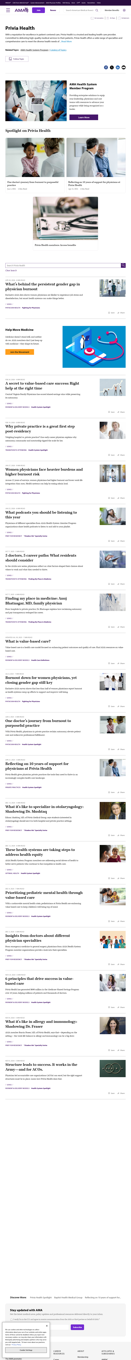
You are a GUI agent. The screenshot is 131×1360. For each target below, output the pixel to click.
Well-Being (66, 3)
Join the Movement (19, 352)
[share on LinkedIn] (118, 67)
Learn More (83, 117)
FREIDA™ (8, 3)
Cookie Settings (26, 1350)
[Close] (47, 1326)
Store (73, 3)
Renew (53, 10)
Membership (83, 1357)
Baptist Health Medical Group (68, 1297)
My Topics (112, 18)
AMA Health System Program (34, 49)
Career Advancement (37, 3)
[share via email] (124, 67)
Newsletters (91, 3)
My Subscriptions (99, 18)
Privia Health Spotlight (41, 1297)
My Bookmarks (125, 18)
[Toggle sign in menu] (124, 10)
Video (99, 3)
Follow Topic (18, 59)
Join (38, 10)
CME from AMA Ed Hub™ (21, 3)
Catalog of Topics (58, 49)
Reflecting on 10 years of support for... (103, 1297)
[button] (123, 265)
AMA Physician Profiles (53, 3)
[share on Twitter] (112, 67)
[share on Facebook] (106, 67)
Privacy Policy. (16, 1345)
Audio (84, 3)
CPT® (78, 3)
